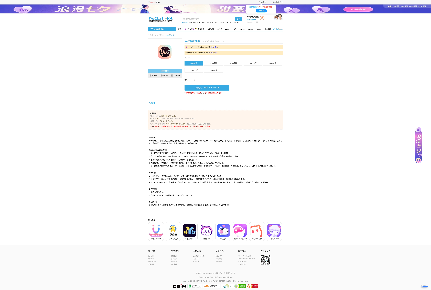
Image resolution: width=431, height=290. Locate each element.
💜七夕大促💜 (189, 29)
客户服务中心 (242, 261)
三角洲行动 (235, 23)
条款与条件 (152, 261)
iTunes (222, 23)
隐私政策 (151, 259)
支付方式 (196, 259)
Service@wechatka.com (246, 259)
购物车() (279, 29)
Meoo (250, 29)
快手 (234, 29)
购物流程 (174, 261)
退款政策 (219, 261)
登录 (264, 2)
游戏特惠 (201, 29)
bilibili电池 (210, 23)
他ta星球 (268, 29)
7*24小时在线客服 (244, 256)
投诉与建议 (242, 264)
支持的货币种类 (198, 256)
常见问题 (219, 256)
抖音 (190, 23)
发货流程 (219, 259)
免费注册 (174, 256)
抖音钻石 (211, 29)
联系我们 (151, 264)
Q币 (194, 23)
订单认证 (196, 261)
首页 (179, 29)
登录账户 (174, 259)
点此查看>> (214, 47)
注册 (260, 2)
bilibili (227, 29)
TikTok (203, 23)
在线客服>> (251, 19)
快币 (198, 23)
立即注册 (261, 11)
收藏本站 (155, 2)
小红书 (216, 23)
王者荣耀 (228, 23)
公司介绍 (151, 256)
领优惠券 (174, 264)
